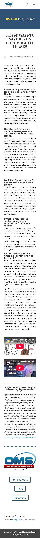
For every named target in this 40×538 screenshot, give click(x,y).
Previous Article (20, 479)
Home (20, 488)
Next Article (20, 497)
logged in (17, 520)
